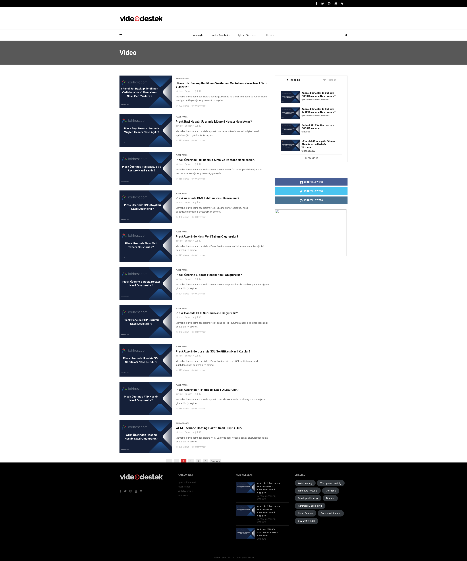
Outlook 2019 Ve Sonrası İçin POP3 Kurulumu (318, 127)
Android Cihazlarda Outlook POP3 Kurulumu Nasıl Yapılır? (319, 94)
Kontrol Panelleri (219, 35)
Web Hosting (305, 483)
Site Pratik (330, 490)
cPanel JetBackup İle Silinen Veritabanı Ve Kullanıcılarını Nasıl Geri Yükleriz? (221, 85)
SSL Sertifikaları (306, 520)
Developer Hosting (308, 498)
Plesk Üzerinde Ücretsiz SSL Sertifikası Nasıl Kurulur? (213, 351)
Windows (325, 100)
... (169, 461)
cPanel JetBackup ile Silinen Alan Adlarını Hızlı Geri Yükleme (318, 144)
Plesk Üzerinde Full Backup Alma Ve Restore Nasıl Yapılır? (215, 160)
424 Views (184, 293)
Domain (330, 498)
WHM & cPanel (182, 79)
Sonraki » (215, 461)
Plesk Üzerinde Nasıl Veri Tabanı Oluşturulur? (207, 236)
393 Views (184, 370)
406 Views (184, 217)
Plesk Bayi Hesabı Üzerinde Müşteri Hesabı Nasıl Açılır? (214, 121)
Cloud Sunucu (305, 513)
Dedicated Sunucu (330, 513)
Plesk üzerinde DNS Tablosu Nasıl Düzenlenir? (208, 198)
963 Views (184, 332)
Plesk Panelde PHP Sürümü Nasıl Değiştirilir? (207, 313)
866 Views (184, 447)
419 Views (184, 408)
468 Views (184, 179)
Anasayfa (198, 35)
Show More (311, 158)
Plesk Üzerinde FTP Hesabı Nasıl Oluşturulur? (207, 390)
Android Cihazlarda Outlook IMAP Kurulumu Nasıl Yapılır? (319, 110)
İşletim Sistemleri (247, 35)
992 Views (184, 106)
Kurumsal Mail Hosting (310, 505)
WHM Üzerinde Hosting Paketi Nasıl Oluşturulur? (209, 428)
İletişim (270, 35)
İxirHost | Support (184, 91)
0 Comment (200, 106)
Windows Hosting (307, 490)
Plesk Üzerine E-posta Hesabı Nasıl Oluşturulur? (209, 275)
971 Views (184, 140)
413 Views (184, 255)
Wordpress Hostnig (330, 483)
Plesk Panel (181, 117)
